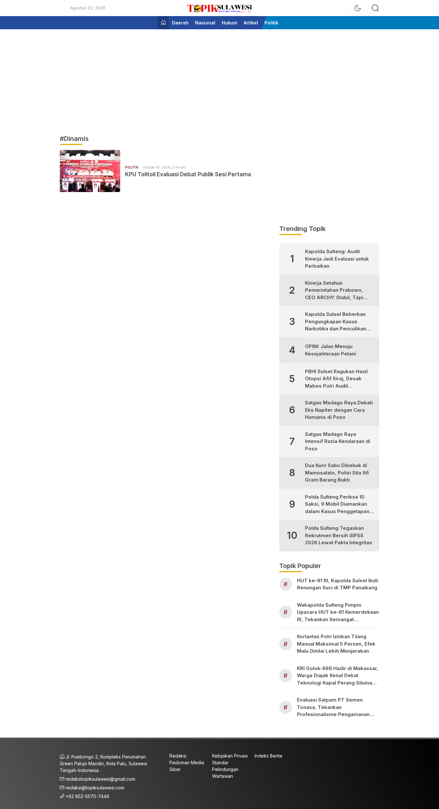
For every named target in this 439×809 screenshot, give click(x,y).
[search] (375, 8)
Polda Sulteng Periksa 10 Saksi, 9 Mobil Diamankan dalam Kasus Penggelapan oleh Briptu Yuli (337, 504)
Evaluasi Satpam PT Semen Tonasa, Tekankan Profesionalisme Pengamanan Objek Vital (333, 707)
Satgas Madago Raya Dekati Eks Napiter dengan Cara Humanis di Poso (339, 410)
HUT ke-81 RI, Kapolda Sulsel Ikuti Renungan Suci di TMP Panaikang (337, 584)
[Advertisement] (219, 79)
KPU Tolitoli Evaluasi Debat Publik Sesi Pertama (188, 174)
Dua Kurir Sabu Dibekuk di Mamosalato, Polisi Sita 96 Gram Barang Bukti (337, 472)
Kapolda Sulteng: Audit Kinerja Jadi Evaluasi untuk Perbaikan (337, 258)
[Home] (163, 22)
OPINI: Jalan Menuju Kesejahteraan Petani (330, 350)
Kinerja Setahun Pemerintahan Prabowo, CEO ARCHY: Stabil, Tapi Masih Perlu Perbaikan (334, 290)
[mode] (358, 8)
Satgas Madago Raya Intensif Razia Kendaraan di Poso (337, 441)
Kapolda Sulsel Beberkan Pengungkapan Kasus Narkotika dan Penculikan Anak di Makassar (335, 322)
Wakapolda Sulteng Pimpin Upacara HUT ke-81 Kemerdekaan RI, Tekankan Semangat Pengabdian (338, 612)
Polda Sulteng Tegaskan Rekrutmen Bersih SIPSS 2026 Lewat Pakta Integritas (338, 535)
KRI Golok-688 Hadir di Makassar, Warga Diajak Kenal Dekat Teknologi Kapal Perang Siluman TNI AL (337, 676)
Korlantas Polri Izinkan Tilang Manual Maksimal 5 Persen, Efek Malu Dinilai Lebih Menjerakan (336, 643)
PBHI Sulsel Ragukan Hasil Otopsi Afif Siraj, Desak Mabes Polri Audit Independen (336, 379)
